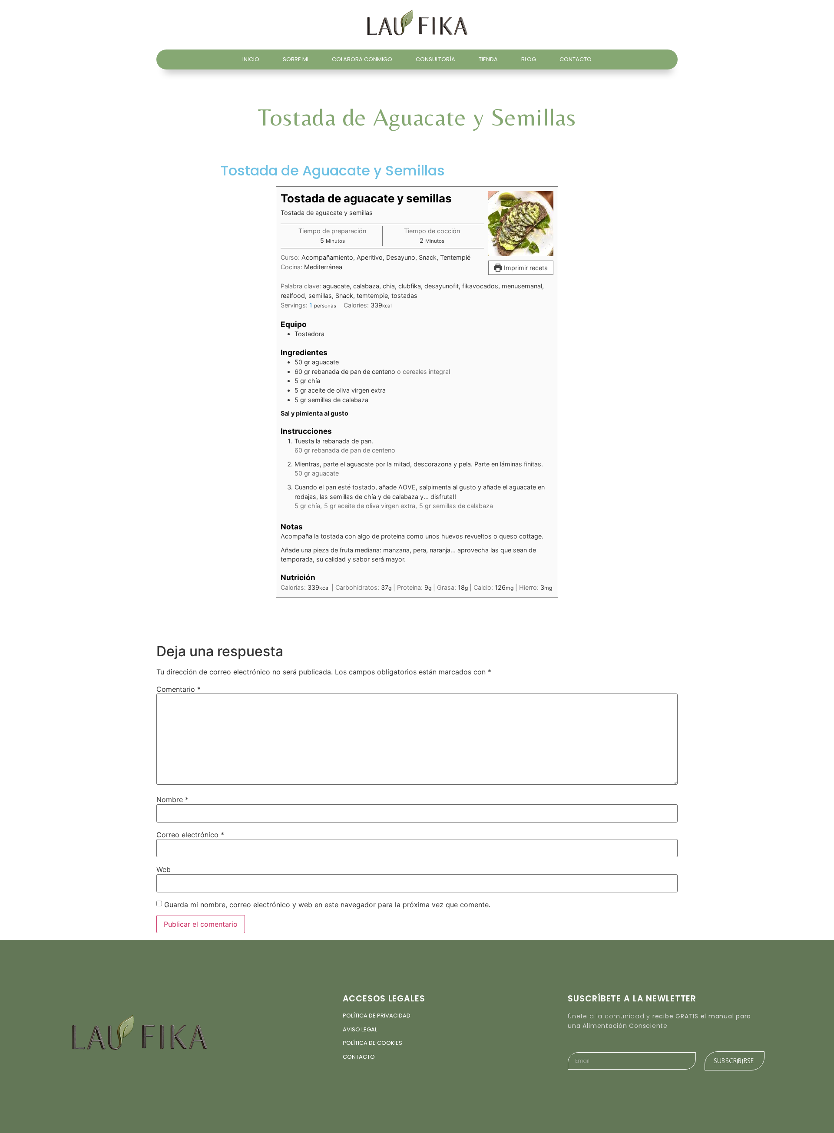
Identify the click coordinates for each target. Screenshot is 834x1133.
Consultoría (435, 59)
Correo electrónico (190, 834)
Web (163, 869)
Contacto (575, 59)
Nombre (172, 799)
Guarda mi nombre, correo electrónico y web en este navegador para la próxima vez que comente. (327, 904)
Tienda (488, 59)
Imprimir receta (525, 267)
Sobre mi (295, 59)
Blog (528, 59)
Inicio (250, 59)
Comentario (178, 689)
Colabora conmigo (362, 59)
